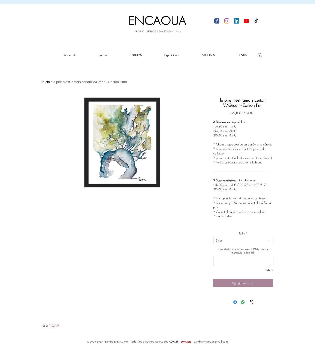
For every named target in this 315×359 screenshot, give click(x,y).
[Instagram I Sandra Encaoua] (226, 21)
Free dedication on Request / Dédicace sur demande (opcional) (243, 251)
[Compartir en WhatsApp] (243, 302)
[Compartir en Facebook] (235, 302)
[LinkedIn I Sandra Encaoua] (236, 21)
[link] (260, 55)
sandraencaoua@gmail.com (211, 341)
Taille (243, 233)
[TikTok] (256, 21)
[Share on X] (251, 302)
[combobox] (243, 240)
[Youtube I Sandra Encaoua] (246, 21)
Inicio (46, 82)
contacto (186, 341)
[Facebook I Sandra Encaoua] (216, 21)
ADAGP (173, 341)
